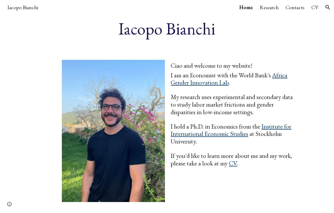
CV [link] (314, 7)
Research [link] (269, 7)
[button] (327, 7)
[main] (167, 29)
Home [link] (246, 7)
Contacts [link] (295, 7)
